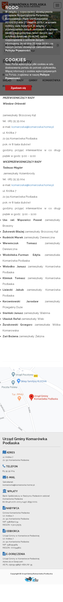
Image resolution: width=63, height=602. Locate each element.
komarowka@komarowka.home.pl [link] (33, 127)
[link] (31, 399)
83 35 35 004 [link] (9, 471)
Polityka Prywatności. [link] (18, 50)
